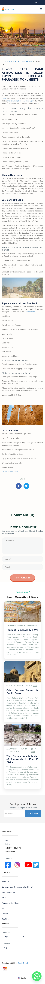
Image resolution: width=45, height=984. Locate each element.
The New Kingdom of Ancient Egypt (20, 101)
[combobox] (14, 936)
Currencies (6, 944)
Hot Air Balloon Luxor (10, 472)
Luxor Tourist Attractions (17, 61)
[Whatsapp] (37, 976)
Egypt (4, 98)
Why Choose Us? (8, 892)
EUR (37, 2)
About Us (5, 881)
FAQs (4, 897)
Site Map (5, 919)
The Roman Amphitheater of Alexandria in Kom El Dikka (22, 759)
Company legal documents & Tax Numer (17, 887)
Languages (6, 932)
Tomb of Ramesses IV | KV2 (22, 630)
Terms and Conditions (10, 903)
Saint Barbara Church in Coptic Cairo (22, 691)
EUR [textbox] (6, 948)
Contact (5, 840)
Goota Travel (23, 963)
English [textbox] (6, 936)
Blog (3, 908)
